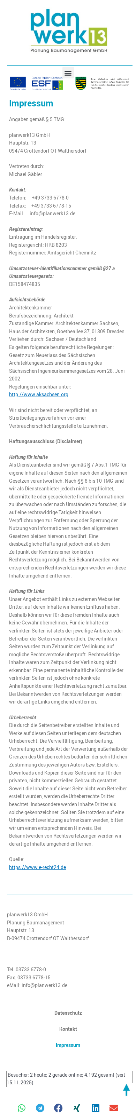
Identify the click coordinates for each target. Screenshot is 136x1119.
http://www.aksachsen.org (38, 394)
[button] (68, 72)
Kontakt (68, 1029)
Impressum (68, 1045)
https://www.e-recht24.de (37, 867)
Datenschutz (68, 1012)
